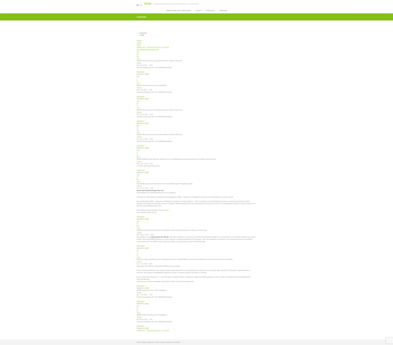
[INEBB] (140, 5)
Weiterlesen (141, 72)
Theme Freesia (159, 342)
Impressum (223, 10)
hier (167, 210)
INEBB (147, 3)
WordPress (176, 342)
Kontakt (198, 10)
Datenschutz (210, 10)
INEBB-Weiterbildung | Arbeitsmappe (178, 10)
